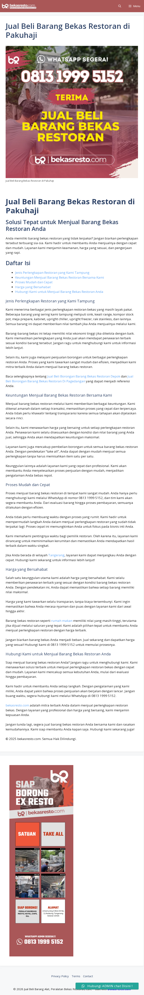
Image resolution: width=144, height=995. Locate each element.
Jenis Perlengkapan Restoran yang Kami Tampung (52, 272)
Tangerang (56, 555)
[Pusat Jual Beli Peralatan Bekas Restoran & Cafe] (19, 6)
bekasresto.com (17, 705)
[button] (120, 6)
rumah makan (61, 620)
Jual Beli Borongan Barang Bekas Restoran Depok (83, 376)
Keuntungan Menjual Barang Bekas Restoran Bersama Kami (59, 277)
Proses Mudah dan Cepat (33, 282)
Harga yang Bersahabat (33, 287)
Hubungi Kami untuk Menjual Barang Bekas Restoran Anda (59, 291)
